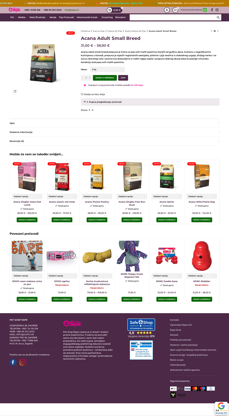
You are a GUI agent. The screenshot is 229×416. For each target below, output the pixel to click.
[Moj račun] (167, 10)
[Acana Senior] (166, 176)
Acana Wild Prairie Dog (202, 202)
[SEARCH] (218, 17)
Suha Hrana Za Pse (135, 31)
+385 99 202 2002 (25, 331)
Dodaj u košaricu (105, 78)
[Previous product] (211, 31)
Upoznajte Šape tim (181, 325)
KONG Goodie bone (167, 281)
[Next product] (218, 31)
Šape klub (175, 330)
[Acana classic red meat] (62, 176)
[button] (132, 299)
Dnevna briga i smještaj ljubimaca (189, 355)
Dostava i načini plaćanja (184, 345)
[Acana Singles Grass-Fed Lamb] (27, 176)
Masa (84, 69)
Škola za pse (177, 360)
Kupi (123, 78)
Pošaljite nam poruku (191, 10)
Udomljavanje (178, 365)
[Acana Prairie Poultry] (97, 176)
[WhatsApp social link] (92, 110)
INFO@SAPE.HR (25, 334)
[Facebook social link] (212, 10)
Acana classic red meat (62, 202)
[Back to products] (214, 31)
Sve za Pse (99, 31)
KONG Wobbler (201, 281)
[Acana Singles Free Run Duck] (131, 176)
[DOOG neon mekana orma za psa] (27, 256)
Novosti (174, 335)
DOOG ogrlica (62, 281)
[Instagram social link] (217, 10)
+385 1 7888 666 (29, 340)
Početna (85, 31)
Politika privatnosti (180, 340)
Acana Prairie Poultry (97, 202)
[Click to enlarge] (15, 91)
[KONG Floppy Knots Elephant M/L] (131, 256)
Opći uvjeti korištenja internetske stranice (193, 350)
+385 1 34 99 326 (29, 328)
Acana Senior (166, 202)
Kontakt (174, 320)
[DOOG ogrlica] (62, 256)
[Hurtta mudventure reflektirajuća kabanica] (97, 256)
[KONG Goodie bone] (166, 256)
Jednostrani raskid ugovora (185, 370)
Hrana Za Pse (114, 31)
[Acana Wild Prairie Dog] (201, 176)
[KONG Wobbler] (201, 256)
